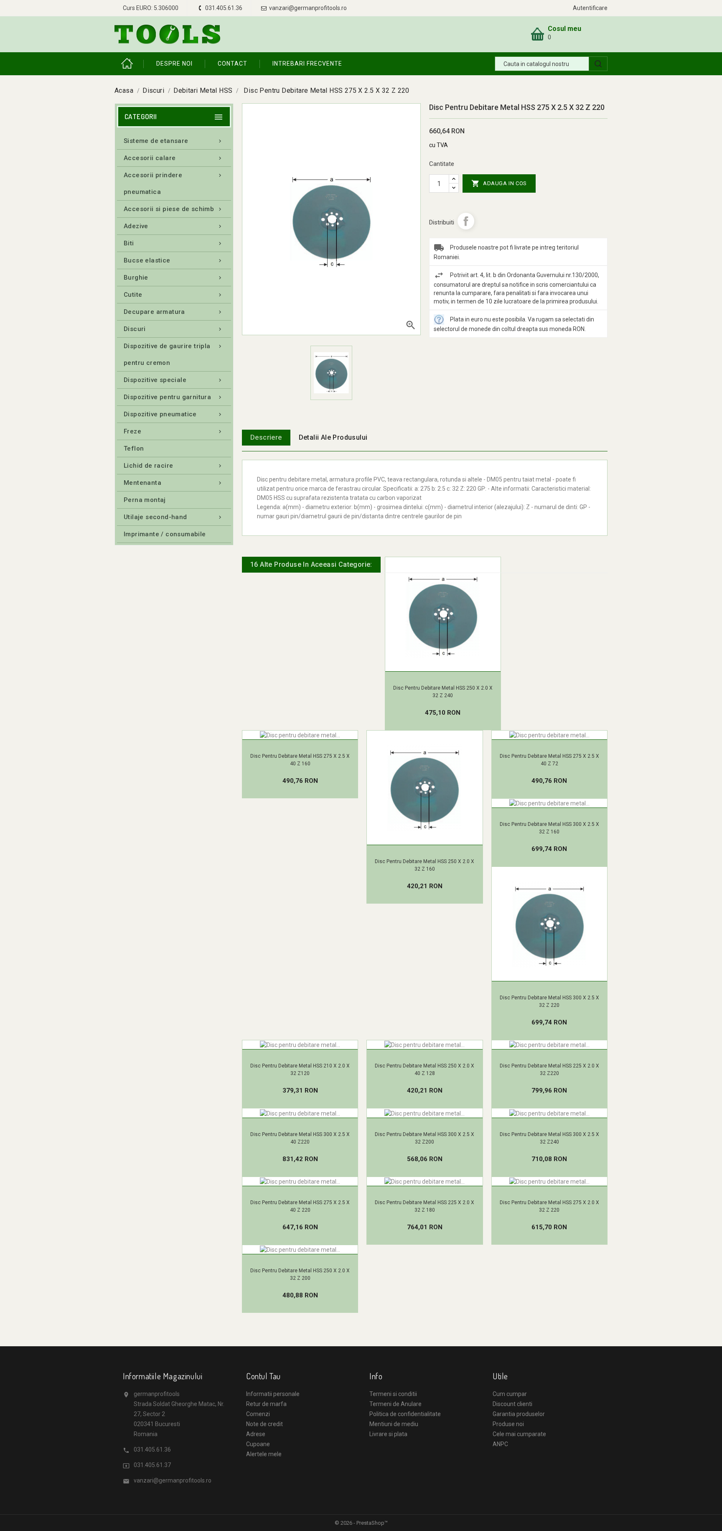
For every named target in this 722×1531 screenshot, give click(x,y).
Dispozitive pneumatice (173, 414)
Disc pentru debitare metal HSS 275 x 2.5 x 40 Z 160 (300, 760)
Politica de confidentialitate (405, 1414)
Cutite (173, 294)
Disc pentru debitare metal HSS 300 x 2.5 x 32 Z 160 (549, 828)
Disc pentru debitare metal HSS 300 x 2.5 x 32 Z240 (549, 1138)
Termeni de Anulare (395, 1404)
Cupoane (258, 1444)
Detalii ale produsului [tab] (333, 437)
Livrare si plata (388, 1434)
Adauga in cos (499, 183)
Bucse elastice (173, 260)
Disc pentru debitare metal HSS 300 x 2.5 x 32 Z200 (424, 1138)
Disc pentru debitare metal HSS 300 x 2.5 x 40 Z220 (300, 1138)
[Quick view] (451, 667)
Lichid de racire (173, 465)
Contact (232, 63)
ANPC (500, 1444)
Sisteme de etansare (173, 141)
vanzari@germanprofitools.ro (172, 1480)
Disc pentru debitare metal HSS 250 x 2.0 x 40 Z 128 (424, 1069)
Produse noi (508, 1424)
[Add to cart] (433, 667)
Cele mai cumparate (519, 1434)
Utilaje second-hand (173, 517)
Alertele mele (264, 1454)
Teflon (134, 448)
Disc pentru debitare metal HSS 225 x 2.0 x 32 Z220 (549, 1069)
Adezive (173, 226)
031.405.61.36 (152, 1449)
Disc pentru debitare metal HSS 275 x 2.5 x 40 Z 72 (549, 760)
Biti (173, 243)
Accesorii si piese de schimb (173, 209)
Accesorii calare (173, 158)
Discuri (173, 329)
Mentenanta (173, 483)
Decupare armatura (173, 312)
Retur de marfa (266, 1404)
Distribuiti (466, 221)
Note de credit (264, 1424)
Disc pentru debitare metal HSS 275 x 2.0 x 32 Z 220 (549, 1206)
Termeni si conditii (393, 1394)
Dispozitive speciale (173, 380)
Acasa (129, 63)
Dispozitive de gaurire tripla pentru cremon (173, 354)
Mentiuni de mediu (393, 1424)
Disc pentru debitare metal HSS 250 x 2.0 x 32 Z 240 (443, 691)
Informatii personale (273, 1394)
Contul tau (263, 1376)
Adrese (255, 1434)
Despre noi (174, 63)
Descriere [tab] (266, 437)
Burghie (173, 277)
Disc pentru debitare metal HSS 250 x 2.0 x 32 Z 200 (300, 1274)
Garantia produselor (519, 1414)
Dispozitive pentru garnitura (173, 397)
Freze (173, 431)
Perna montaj (145, 500)
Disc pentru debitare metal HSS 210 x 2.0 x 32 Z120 (300, 1069)
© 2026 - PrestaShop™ (361, 1523)
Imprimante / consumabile (165, 534)
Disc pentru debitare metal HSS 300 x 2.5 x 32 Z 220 (549, 1001)
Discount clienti (512, 1404)
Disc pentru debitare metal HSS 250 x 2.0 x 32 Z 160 (424, 865)
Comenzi (258, 1414)
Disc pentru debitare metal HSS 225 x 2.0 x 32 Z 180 (424, 1206)
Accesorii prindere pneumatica (173, 183)
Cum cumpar (510, 1394)
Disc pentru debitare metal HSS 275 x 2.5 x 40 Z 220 (300, 1206)
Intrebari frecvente (307, 63)
